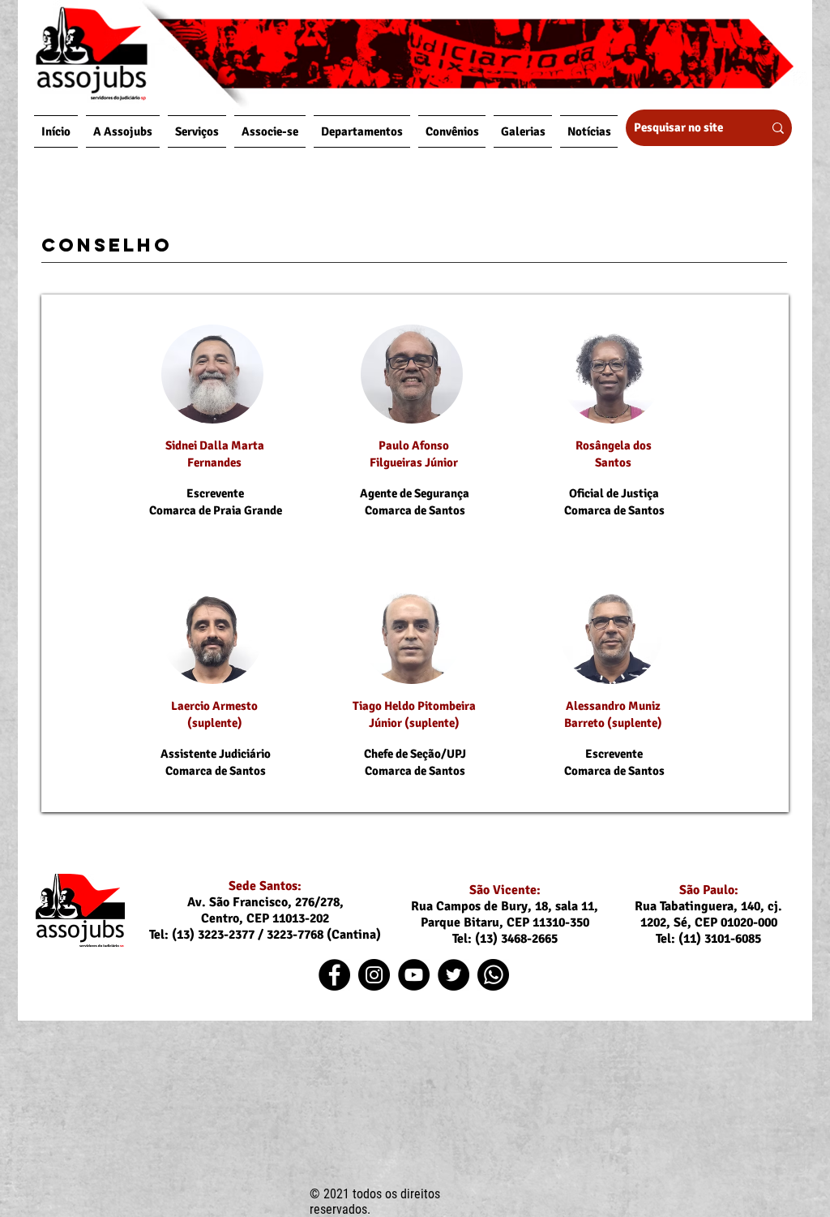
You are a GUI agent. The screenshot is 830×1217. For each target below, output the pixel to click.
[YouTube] (414, 975)
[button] (123, 131)
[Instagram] (374, 975)
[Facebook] (334, 975)
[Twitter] (453, 975)
